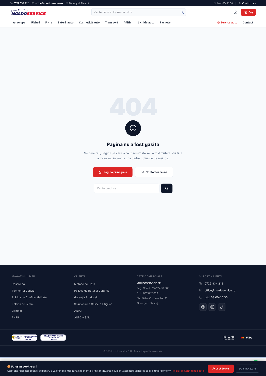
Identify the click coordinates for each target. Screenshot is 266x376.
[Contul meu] (236, 12)
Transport (111, 22)
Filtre (48, 22)
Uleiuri (35, 22)
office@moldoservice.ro (49, 3)
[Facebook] (203, 307)
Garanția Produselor (86, 297)
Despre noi (18, 283)
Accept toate (220, 368)
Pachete (165, 22)
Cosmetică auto (89, 22)
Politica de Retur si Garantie (91, 290)
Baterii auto (65, 22)
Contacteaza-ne (156, 172)
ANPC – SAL (82, 317)
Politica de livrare (23, 304)
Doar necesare (247, 368)
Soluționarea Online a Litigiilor (93, 304)
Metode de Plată (84, 283)
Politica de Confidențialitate (29, 297)
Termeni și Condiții (23, 290)
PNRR (15, 317)
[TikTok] (221, 307)
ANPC (78, 310)
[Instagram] (212, 307)
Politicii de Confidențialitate (188, 370)
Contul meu (249, 3)
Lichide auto (146, 22)
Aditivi (128, 22)
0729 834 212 (21, 3)
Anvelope (19, 22)
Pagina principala (115, 172)
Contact (248, 22)
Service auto (229, 22)
